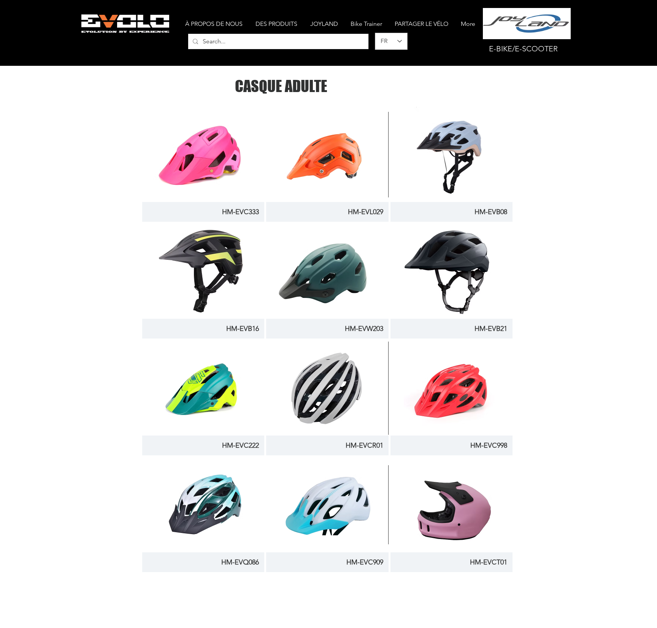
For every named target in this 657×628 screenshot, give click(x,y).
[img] (451, 514)
